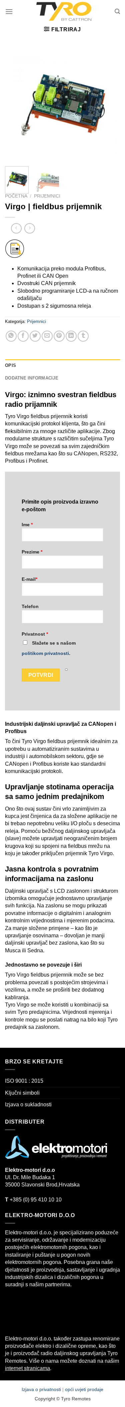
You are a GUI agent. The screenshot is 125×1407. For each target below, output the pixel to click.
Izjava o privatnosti (42, 1389)
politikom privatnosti (45, 653)
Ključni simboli (22, 1093)
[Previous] (16, 103)
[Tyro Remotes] (64, 11)
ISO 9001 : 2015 (24, 1081)
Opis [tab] (10, 365)
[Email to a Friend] (47, 336)
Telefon (30, 606)
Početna (16, 196)
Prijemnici (47, 196)
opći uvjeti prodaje (84, 1389)
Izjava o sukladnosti (28, 1104)
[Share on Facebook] (23, 336)
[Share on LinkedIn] (71, 336)
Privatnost (35, 634)
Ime (27, 524)
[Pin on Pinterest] (59, 336)
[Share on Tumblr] (83, 336)
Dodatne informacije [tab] (31, 378)
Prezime (32, 551)
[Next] (109, 103)
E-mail (29, 579)
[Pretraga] (117, 11)
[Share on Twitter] (35, 336)
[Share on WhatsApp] (11, 336)
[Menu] (9, 11)
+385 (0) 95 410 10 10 (33, 1199)
